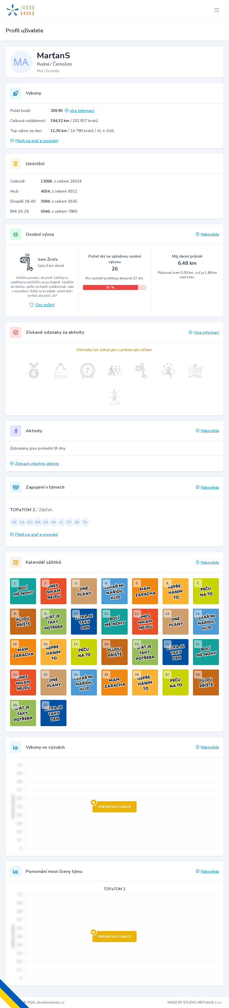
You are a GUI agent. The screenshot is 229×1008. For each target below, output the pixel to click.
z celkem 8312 (59, 191)
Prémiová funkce (114, 807)
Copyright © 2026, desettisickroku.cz (36, 1002)
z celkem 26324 (61, 181)
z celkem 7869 (59, 211)
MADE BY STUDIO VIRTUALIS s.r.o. (195, 1002)
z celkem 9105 (59, 201)
